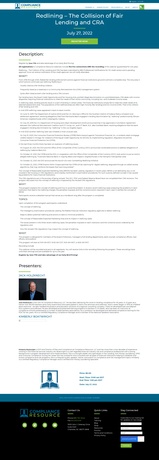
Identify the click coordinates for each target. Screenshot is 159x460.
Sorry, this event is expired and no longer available (79, 398)
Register (134, 1)
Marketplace (102, 7)
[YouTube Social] (54, 425)
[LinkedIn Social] (45, 425)
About (135, 7)
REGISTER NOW (79, 41)
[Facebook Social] (24, 425)
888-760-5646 (79, 418)
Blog (127, 7)
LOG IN (139, 1)
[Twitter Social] (34, 425)
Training (88, 7)
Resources (116, 7)
